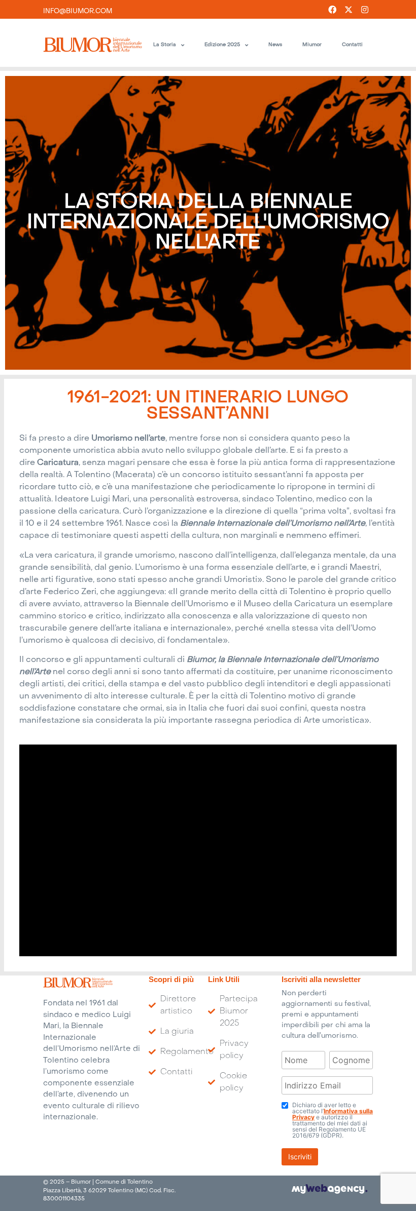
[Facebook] (332, 10)
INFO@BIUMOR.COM (77, 11)
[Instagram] (365, 10)
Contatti (352, 45)
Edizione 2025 (222, 45)
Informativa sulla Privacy (332, 1114)
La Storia (164, 45)
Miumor (312, 45)
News (275, 45)
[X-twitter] (348, 10)
